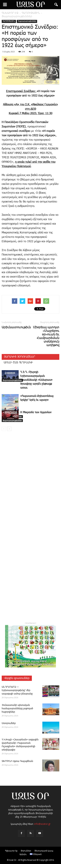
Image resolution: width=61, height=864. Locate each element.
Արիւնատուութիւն (16, 327)
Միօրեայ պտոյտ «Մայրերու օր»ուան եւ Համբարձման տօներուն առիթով (46, 336)
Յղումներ (26, 850)
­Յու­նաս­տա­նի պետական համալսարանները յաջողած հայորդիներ (17, 708)
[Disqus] (30, 482)
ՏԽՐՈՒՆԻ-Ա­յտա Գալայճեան (17, 761)
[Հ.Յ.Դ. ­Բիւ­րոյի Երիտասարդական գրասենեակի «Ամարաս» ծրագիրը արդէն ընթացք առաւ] (10, 376)
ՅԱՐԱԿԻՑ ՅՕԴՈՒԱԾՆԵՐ (19, 357)
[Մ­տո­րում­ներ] (50, 728)
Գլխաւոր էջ (11, 850)
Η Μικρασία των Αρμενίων (36, 412)
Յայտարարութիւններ (27, 21)
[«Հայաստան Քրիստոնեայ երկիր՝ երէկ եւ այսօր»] (10, 406)
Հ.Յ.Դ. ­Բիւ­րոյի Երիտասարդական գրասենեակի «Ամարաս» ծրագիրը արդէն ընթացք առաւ (36, 380)
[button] (56, 4)
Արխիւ (23, 854)
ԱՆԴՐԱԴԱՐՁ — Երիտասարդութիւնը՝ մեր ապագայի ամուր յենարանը (17, 690)
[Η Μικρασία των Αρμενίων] (10, 416)
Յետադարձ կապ (43, 850)
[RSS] (30, 833)
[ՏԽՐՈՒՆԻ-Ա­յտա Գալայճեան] (50, 765)
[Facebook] (21, 833)
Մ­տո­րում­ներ (9, 723)
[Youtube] (39, 833)
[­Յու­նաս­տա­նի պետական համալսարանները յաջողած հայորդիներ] (50, 709)
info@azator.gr (42, 823)
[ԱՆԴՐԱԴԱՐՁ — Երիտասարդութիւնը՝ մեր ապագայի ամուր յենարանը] (50, 691)
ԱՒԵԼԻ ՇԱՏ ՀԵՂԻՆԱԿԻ (18, 362)
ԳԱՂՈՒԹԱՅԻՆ (9, 21)
